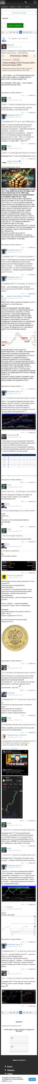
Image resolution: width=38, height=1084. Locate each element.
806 (17, 32)
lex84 (9, 98)
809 (27, 32)
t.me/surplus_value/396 (9, 749)
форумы (12, 7)
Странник (11, 693)
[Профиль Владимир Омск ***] (4, 116)
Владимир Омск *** (15, 115)
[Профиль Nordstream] (4, 436)
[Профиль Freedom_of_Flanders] (4, 577)
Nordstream (11, 435)
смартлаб (4, 7)
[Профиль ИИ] (4, 505)
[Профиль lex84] (4, 99)
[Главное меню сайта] (2, 2)
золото (27, 7)
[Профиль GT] (4, 667)
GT (8, 666)
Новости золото (19, 1060)
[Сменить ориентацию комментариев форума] (4, 25)
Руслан (10, 907)
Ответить (31, 95)
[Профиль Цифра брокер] (4, 162)
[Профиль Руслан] (4, 908)
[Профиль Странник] (4, 694)
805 (14, 32)
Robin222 (10, 45)
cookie (9, 1081)
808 (24, 32)
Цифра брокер (13, 161)
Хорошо (32, 1079)
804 (11, 32)
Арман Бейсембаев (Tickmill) (18, 296)
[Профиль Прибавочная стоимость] (4, 736)
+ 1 (21, 482)
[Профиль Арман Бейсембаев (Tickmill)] (4, 297)
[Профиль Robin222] (4, 46)
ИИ (8, 504)
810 (30, 32)
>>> (22, 93)
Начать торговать (15, 25)
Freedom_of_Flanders (15, 575)
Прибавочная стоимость (17, 735)
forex (19, 7)
